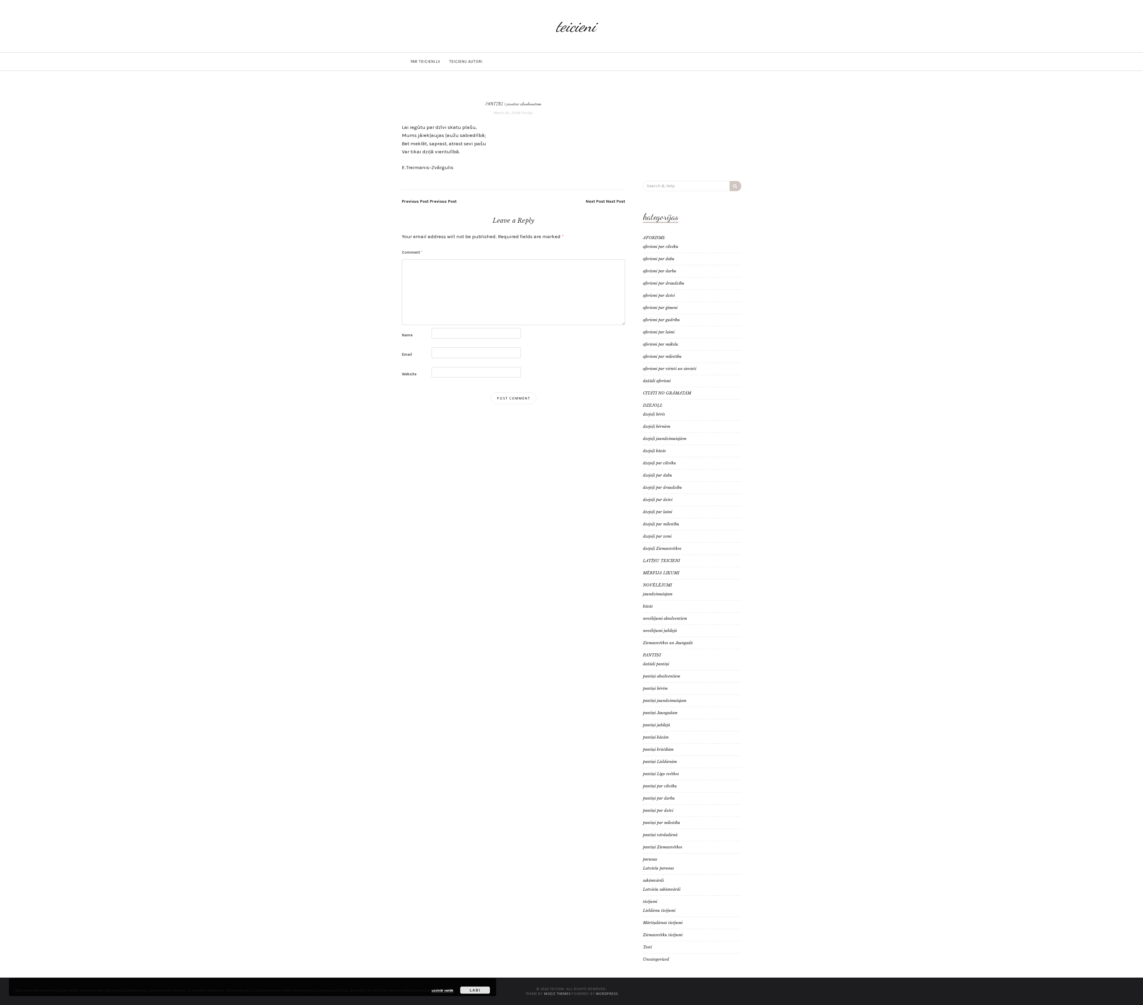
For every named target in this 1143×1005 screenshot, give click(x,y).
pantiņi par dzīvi (658, 810)
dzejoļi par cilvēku (659, 463)
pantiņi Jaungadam (660, 712)
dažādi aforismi (657, 380)
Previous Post (429, 201)
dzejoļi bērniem (656, 426)
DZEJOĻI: (653, 405)
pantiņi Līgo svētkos (661, 773)
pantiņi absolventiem (524, 103)
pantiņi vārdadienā (660, 834)
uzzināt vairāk (442, 990)
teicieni (576, 26)
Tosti (647, 947)
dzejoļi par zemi (657, 536)
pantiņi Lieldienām (660, 761)
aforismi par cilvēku (660, 246)
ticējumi (650, 901)
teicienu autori (466, 61)
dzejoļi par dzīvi (657, 499)
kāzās (648, 606)
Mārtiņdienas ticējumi (663, 922)
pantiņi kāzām (656, 737)
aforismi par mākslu (660, 344)
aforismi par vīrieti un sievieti (669, 368)
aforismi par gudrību (661, 319)
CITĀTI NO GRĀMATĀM (667, 393)
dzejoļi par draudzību (662, 487)
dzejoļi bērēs (654, 414)
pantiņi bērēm (655, 688)
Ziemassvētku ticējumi (663, 934)
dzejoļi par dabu (657, 475)
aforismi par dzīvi (659, 295)
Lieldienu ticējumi (659, 910)
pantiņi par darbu (659, 798)
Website (409, 374)
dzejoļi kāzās (654, 450)
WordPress (607, 993)
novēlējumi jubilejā (660, 630)
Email (407, 354)
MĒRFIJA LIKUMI (661, 572)
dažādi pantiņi (656, 664)
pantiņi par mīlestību (661, 822)
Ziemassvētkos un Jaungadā (668, 642)
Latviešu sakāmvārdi (661, 889)
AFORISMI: (654, 237)
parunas (650, 859)
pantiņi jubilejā (656, 725)
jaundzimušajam (657, 594)
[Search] (735, 186)
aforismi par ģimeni (660, 307)
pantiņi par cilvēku (660, 786)
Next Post (605, 201)
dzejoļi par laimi (657, 511)
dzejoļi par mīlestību (661, 524)
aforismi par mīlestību (662, 356)
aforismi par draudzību (663, 283)
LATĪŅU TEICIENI (661, 560)
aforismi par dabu (658, 258)
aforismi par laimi (658, 332)
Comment (412, 252)
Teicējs (527, 113)
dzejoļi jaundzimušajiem (664, 438)
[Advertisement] (692, 129)
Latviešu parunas (658, 868)
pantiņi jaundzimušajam (664, 700)
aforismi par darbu (659, 271)
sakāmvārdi (653, 880)
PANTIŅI (494, 103)
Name (407, 335)
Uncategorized (656, 959)
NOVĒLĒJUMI (657, 585)
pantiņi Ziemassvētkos (662, 847)
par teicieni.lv (425, 61)
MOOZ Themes (557, 993)
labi (475, 990)
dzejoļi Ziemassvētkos (662, 548)
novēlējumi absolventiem (665, 618)
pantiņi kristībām (658, 749)
